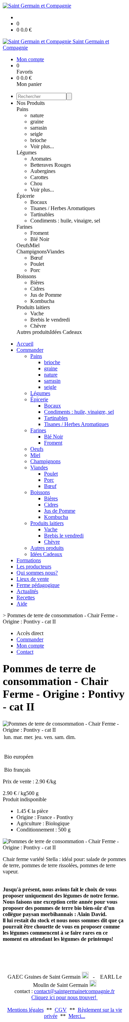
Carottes (39, 177)
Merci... (76, 1016)
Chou (36, 183)
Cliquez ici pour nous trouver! (64, 997)
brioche (38, 140)
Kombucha (42, 301)
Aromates (40, 159)
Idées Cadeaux (66, 332)
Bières (37, 282)
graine (37, 121)
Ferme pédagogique (38, 585)
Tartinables (42, 214)
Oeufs (23, 245)
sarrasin (38, 128)
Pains (22, 109)
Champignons (32, 251)
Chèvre (38, 326)
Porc (35, 270)
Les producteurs (34, 566)
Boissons (26, 276)
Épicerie (25, 196)
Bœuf (36, 258)
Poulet (37, 264)
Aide (22, 604)
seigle (36, 134)
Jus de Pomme (46, 295)
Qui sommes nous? (37, 573)
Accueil (25, 344)
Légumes (26, 152)
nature (37, 115)
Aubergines (42, 171)
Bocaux (38, 202)
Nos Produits (31, 103)
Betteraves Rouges (50, 165)
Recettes (26, 597)
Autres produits (33, 332)
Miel (35, 245)
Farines (24, 227)
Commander (30, 350)
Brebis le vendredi (50, 320)
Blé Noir (39, 239)
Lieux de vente (33, 579)
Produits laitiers (33, 307)
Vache (37, 313)
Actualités (27, 591)
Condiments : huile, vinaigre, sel (65, 221)
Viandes (55, 251)
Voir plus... (42, 146)
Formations (29, 560)
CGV (61, 1010)
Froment (39, 233)
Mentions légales (25, 1010)
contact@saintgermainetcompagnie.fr (74, 991)
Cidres (37, 289)
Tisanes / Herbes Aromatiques (62, 208)
